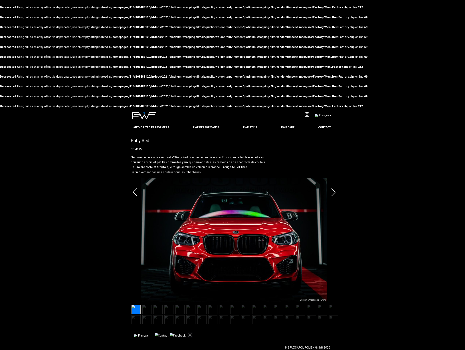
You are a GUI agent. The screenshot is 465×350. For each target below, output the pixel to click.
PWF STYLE (250, 127)
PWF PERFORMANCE (206, 127)
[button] (135, 192)
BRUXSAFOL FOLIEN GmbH (305, 347)
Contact (325, 127)
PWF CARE (288, 127)
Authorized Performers (151, 127)
